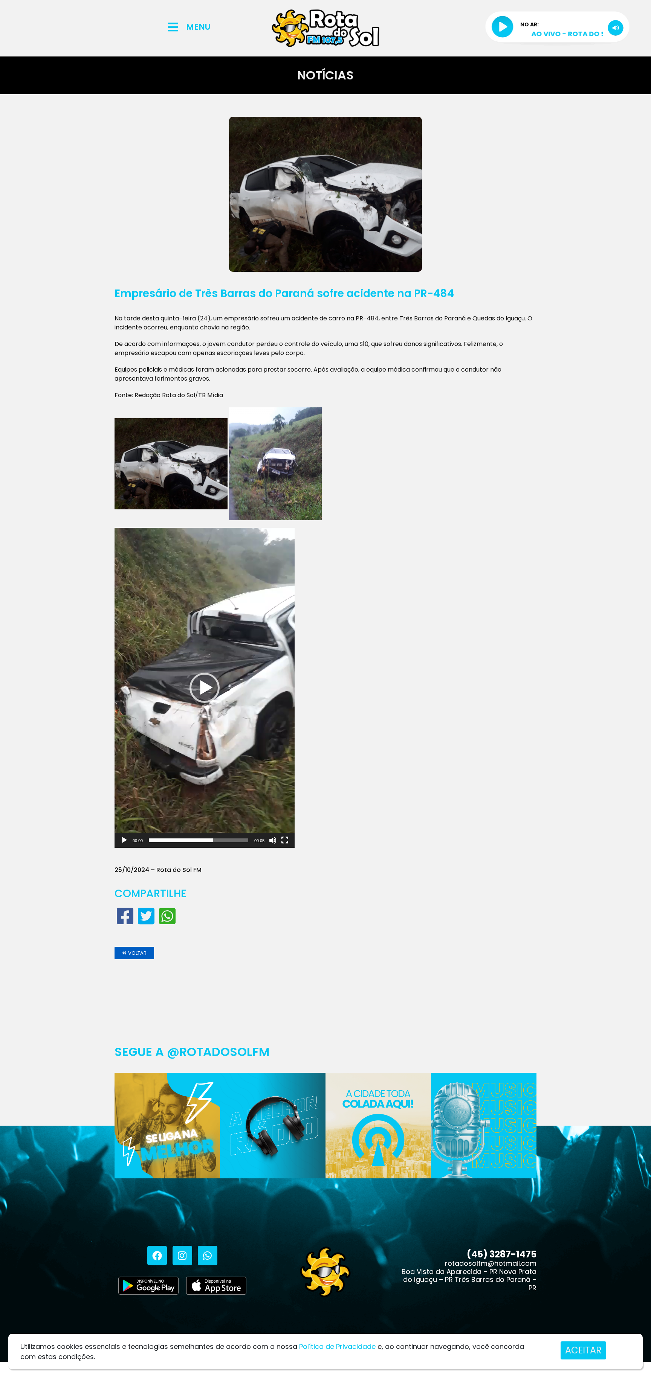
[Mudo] (273, 840)
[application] (205, 688)
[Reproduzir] (124, 840)
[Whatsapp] (207, 1255)
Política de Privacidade (337, 1346)
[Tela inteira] (285, 840)
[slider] (198, 840)
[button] (204, 688)
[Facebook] (157, 1255)
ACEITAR (583, 1350)
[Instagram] (182, 1255)
